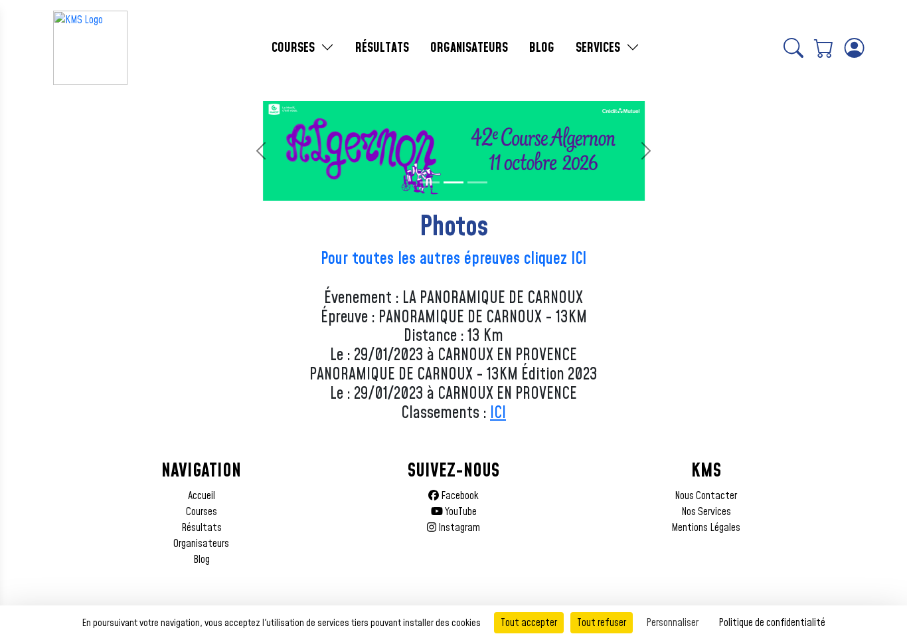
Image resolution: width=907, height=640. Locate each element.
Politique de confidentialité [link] (771, 622)
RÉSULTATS (382, 48)
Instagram (458, 527)
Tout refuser (601, 622)
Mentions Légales (705, 527)
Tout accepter (529, 622)
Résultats (201, 527)
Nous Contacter (706, 495)
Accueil (201, 495)
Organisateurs (201, 543)
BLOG (541, 48)
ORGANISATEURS (469, 48)
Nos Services (706, 511)
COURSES (295, 48)
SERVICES (599, 48)
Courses (201, 511)
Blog (201, 559)
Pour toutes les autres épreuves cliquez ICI (453, 259)
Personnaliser (672, 622)
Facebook (459, 495)
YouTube (460, 511)
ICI (498, 413)
